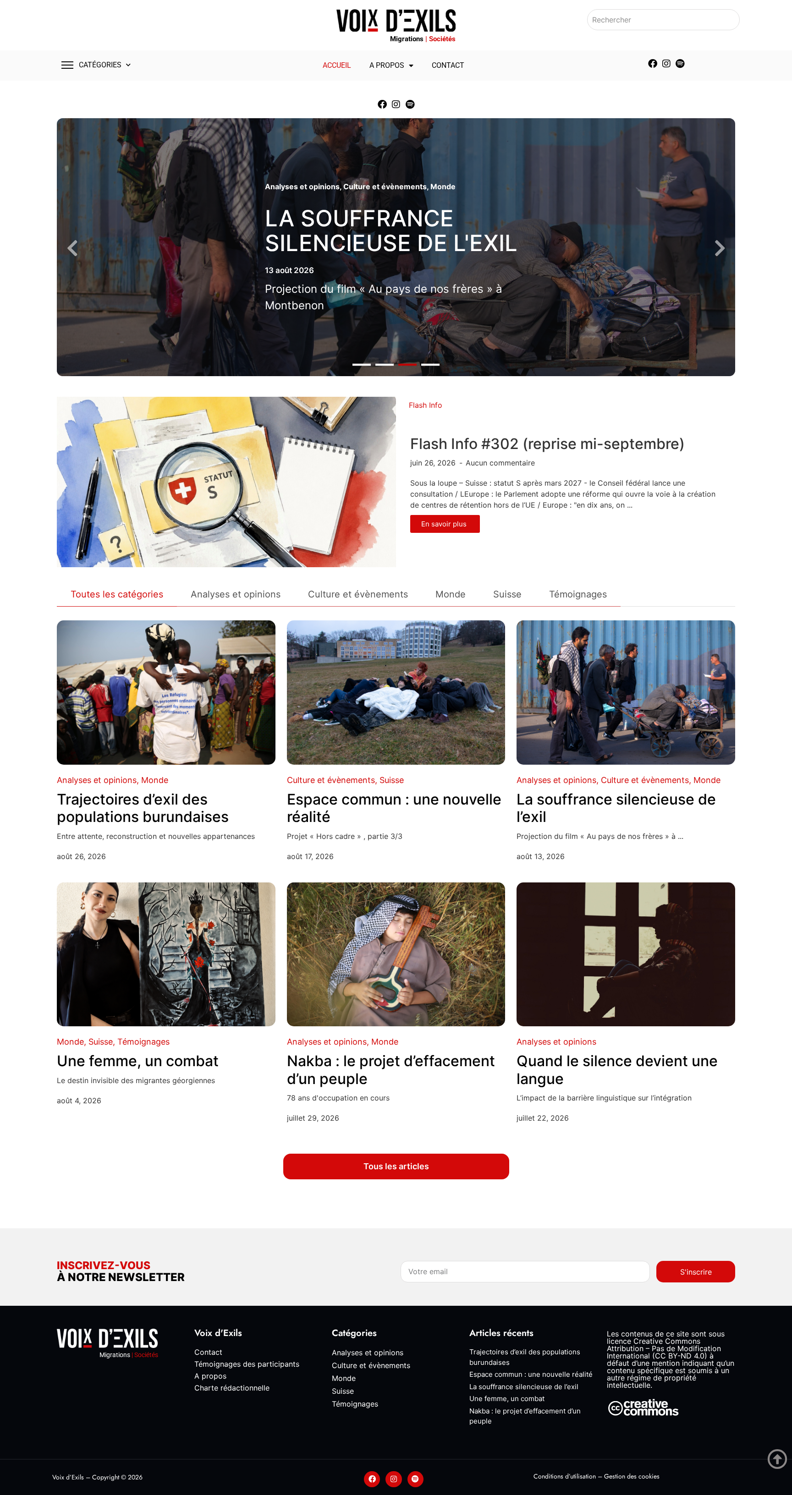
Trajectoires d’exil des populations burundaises (143, 808)
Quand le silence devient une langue (617, 1069)
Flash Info (425, 405)
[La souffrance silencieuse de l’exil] (626, 692)
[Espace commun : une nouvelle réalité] (396, 692)
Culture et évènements (385, 186)
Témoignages (143, 1041)
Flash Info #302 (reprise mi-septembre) (547, 444)
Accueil (337, 65)
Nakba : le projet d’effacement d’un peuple (391, 1069)
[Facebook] (652, 63)
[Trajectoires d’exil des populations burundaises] (166, 692)
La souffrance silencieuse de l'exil (391, 231)
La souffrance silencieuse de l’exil (616, 808)
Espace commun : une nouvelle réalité (394, 808)
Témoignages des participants (246, 1364)
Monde (443, 186)
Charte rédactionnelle (232, 1387)
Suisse (392, 780)
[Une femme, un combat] (166, 954)
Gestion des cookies (632, 1476)
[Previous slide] (72, 248)
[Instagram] (666, 63)
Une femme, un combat (138, 1061)
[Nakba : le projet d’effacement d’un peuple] (396, 954)
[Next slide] (719, 248)
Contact (448, 65)
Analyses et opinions (302, 186)
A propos (386, 65)
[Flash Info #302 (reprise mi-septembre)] (226, 481)
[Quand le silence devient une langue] (626, 954)
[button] (361, 365)
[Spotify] (680, 63)
